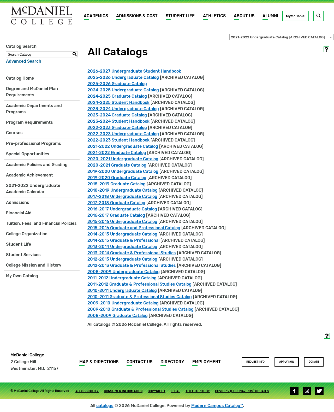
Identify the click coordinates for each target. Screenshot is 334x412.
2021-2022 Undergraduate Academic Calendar (33, 188)
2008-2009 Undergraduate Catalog (123, 271)
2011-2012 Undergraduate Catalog (122, 277)
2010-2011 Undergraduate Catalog (122, 290)
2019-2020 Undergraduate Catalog (122, 171)
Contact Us (139, 361)
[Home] (41, 15)
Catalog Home (20, 78)
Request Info (255, 361)
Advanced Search (23, 61)
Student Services (23, 254)
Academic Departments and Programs (34, 108)
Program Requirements (29, 122)
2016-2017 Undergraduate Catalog (122, 209)
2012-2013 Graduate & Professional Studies (131, 265)
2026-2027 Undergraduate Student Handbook (134, 71)
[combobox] (281, 37)
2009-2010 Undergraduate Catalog (123, 303)
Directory (172, 361)
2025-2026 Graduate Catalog (117, 83)
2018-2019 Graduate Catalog (116, 183)
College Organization (26, 233)
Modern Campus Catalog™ (217, 405)
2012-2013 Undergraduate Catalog (122, 259)
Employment (206, 361)
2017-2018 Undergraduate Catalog (122, 196)
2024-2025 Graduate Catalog (117, 96)
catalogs (105, 405)
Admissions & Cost (137, 15)
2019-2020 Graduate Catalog (116, 177)
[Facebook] (294, 391)
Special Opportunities (27, 153)
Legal (175, 391)
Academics (96, 15)
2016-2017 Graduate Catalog (116, 215)
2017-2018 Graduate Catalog (116, 202)
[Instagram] (307, 391)
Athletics (214, 15)
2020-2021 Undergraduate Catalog (122, 158)
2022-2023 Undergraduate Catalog (123, 133)
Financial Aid (19, 212)
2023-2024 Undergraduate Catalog (123, 108)
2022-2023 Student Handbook (118, 140)
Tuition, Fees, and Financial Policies (41, 223)
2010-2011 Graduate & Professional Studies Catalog (139, 296)
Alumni (270, 15)
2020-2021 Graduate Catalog (116, 165)
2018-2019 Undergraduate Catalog (122, 190)
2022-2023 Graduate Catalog (117, 127)
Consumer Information (123, 391)
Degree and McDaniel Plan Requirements (32, 91)
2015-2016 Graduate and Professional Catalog (133, 227)
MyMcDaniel (295, 16)
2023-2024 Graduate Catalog (117, 115)
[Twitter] (319, 391)
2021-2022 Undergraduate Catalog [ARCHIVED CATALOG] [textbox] (278, 37)
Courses (14, 132)
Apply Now (286, 361)
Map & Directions (98, 361)
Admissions (17, 202)
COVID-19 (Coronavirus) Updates (242, 391)
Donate (314, 361)
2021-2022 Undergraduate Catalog (122, 146)
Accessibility (87, 391)
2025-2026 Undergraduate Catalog (123, 77)
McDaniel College (27, 354)
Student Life (180, 15)
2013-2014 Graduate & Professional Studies (131, 252)
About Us (244, 15)
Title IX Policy (198, 391)
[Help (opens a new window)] (326, 49)
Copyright (156, 391)
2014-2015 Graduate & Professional (123, 240)
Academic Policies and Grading (37, 164)
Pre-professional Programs (33, 143)
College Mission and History (33, 265)
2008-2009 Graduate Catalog (117, 315)
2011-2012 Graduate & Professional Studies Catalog (139, 284)
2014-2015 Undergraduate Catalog (122, 234)
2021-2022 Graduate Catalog (116, 152)
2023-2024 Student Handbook (118, 121)
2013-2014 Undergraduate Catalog (122, 246)
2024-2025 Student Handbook (118, 102)
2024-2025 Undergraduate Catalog (123, 89)
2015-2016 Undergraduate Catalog (122, 221)
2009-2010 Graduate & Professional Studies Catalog (140, 309)
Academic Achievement (29, 175)
